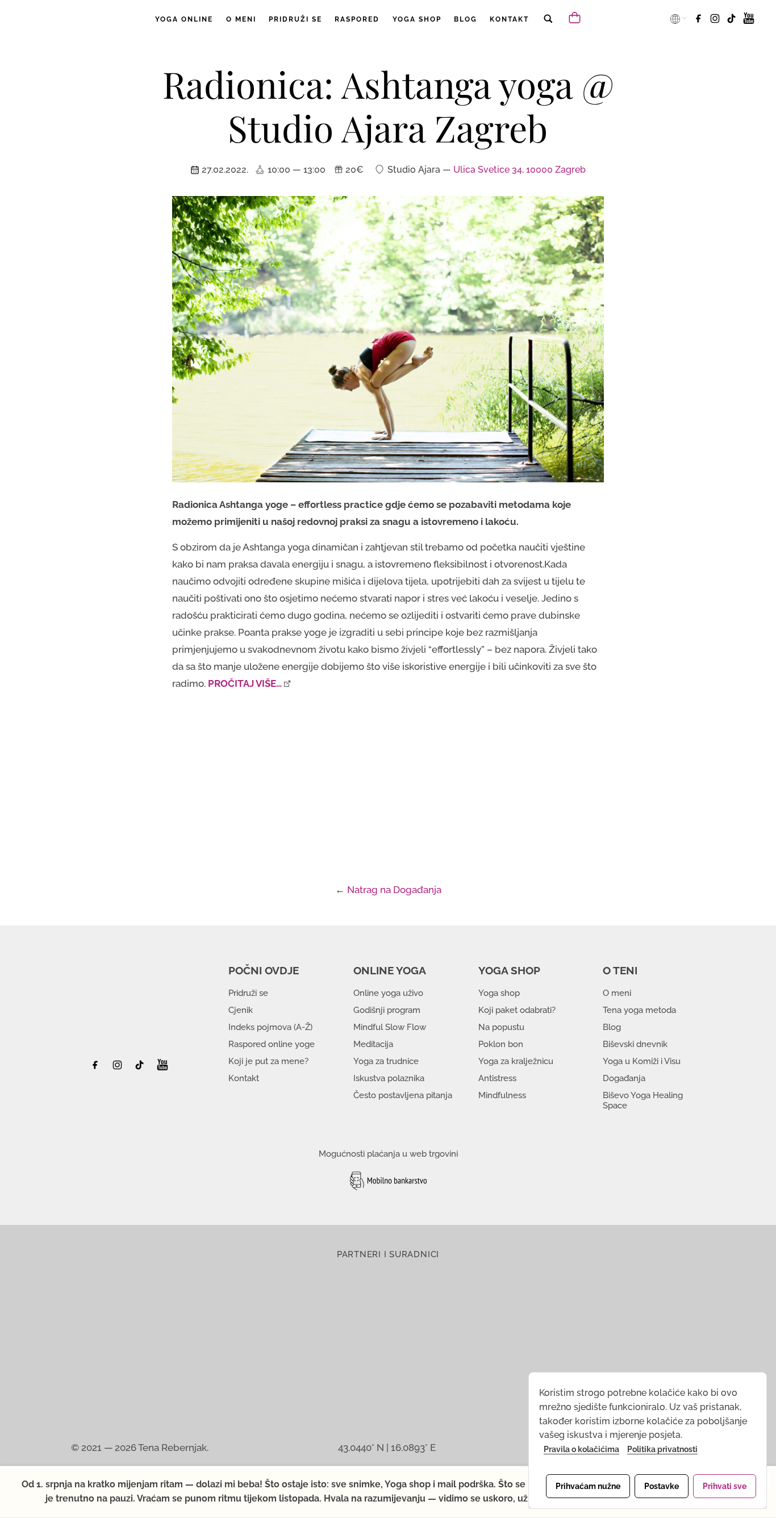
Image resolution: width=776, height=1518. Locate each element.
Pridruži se (248, 993)
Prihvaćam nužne (588, 1486)
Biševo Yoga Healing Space (643, 1100)
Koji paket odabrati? (517, 1010)
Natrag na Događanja (394, 889)
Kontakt (243, 1078)
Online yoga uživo (388, 993)
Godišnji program (386, 1010)
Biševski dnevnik (635, 1044)
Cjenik (240, 1010)
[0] (576, 17)
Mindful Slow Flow (389, 1027)
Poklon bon (500, 1044)
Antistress (497, 1078)
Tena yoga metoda (639, 1010)
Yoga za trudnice (386, 1061)
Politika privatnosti (662, 1449)
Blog (612, 1027)
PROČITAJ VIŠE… (245, 683)
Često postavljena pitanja (402, 1095)
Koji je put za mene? (268, 1061)
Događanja (624, 1078)
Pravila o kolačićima (581, 1449)
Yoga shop (499, 993)
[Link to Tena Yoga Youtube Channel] (748, 22)
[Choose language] (676, 19)
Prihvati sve (724, 1486)
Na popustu (501, 1027)
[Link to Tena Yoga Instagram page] (716, 22)
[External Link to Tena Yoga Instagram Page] (119, 1068)
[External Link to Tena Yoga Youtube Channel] (162, 1068)
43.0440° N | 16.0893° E (387, 1447)
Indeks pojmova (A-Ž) (270, 1027)
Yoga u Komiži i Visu (642, 1061)
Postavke (661, 1486)
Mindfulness (502, 1095)
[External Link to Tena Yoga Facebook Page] (99, 1068)
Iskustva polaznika (388, 1078)
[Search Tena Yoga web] (548, 26)
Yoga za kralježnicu (515, 1061)
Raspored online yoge (271, 1044)
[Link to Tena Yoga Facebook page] (700, 22)
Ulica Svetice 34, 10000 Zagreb (519, 169)
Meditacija (373, 1044)
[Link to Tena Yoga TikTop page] (733, 22)
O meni (617, 993)
